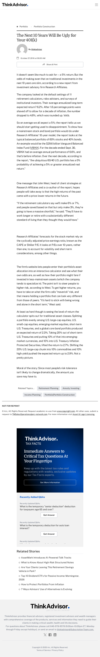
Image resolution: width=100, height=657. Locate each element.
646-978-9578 (57, 626)
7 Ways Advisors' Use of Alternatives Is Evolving (46, 589)
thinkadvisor (36, 49)
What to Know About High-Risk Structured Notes (47, 562)
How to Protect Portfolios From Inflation (42, 584)
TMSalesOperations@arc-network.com (29, 414)
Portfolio (24, 26)
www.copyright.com (66, 411)
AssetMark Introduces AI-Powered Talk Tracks (46, 557)
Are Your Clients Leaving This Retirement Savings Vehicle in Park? (46, 569)
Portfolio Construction (44, 26)
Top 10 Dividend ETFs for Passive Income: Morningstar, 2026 (49, 577)
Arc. (49, 647)
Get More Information (50, 482)
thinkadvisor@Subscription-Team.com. (75, 629)
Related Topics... (26, 388)
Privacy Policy (58, 650)
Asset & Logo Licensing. (84, 414)
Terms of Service (44, 650)
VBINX (34, 147)
